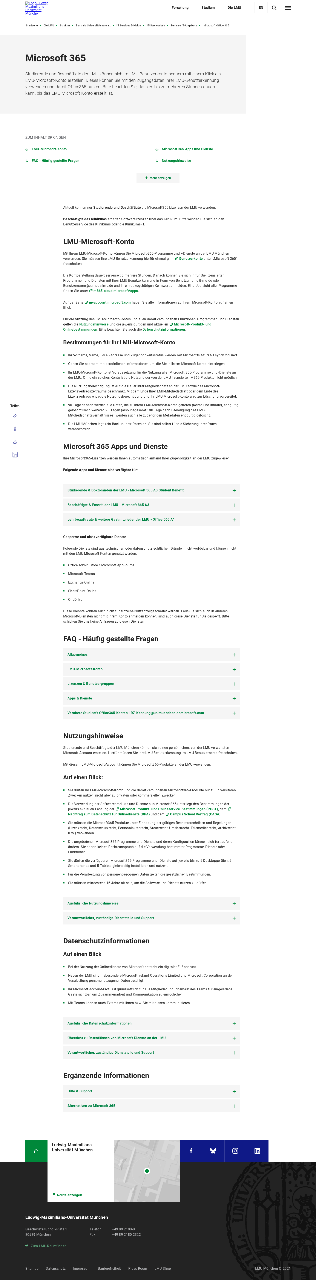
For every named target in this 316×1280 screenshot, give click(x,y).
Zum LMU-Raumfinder (48, 1246)
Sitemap (31, 1268)
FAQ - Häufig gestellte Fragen (56, 161)
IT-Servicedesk (156, 25)
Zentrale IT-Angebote (184, 25)
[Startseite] (36, 1151)
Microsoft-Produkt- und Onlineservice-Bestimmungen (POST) (169, 809)
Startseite (32, 25)
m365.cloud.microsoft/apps (116, 291)
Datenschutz (56, 1268)
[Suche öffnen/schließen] (274, 8)
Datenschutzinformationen (164, 329)
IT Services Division (129, 25)
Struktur (65, 25)
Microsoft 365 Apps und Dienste (187, 149)
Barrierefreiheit (109, 1268)
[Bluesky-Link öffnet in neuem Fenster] (213, 1151)
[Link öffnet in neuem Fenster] (114, 1171)
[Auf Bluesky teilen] (15, 441)
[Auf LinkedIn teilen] (15, 454)
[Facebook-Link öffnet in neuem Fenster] (191, 1151)
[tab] (151, 490)
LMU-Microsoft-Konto (49, 149)
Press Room (137, 1268)
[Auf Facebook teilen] (15, 429)
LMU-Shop (163, 1268)
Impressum (82, 1268)
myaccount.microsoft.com (110, 302)
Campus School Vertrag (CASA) (195, 814)
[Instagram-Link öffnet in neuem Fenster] (235, 1151)
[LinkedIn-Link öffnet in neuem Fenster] (257, 1151)
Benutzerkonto (191, 259)
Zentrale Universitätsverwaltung (95, 25)
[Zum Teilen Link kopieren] (15, 416)
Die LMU (49, 25)
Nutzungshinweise (176, 161)
